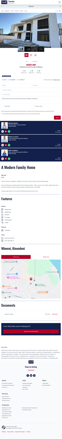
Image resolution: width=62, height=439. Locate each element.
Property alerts (38, 106)
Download (54, 314)
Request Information (20, 431)
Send (57, 117)
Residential (7, 10)
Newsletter (7, 106)
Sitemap (4, 431)
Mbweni (21, 10)
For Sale (11, 10)
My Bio (59, 130)
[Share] (59, 11)
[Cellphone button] (2, 131)
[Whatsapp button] (9, 131)
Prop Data (14, 426)
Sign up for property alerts (31, 331)
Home (2, 10)
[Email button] (6, 131)
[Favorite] (56, 11)
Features (31, 6)
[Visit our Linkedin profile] (31, 375)
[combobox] (28, 61)
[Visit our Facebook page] (27, 375)
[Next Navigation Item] (60, 6)
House (25, 10)
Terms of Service (34, 113)
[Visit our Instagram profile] (34, 375)
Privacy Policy (51, 111)
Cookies (28, 431)
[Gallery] (26, 55)
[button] (1, 32)
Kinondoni (17, 10)
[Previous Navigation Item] (2, 6)
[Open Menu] (59, 2)
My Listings (58, 132)
